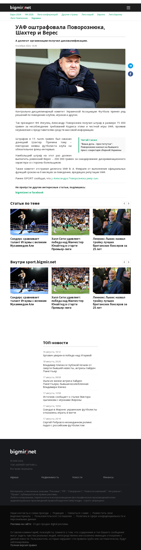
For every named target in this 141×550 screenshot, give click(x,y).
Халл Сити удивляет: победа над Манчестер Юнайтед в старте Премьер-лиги (68, 244)
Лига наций (88, 14)
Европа (101, 14)
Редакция (58, 513)
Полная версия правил (23, 545)
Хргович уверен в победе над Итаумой (67, 355)
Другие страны (70, 14)
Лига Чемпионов (19, 18)
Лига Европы (115, 14)
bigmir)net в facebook (29, 192)
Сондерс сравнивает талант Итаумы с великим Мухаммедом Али (28, 242)
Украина (36, 18)
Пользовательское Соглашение (53, 516)
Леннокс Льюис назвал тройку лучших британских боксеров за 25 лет (110, 244)
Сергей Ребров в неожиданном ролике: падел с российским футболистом (67, 423)
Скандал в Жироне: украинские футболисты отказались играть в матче (70, 411)
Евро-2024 (15, 14)
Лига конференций (47, 14)
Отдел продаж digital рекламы (50, 524)
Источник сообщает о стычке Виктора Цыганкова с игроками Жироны (66, 398)
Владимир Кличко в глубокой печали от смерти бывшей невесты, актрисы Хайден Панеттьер (69, 368)
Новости (77, 477)
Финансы (108, 477)
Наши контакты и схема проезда (29, 513)
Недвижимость (50, 477)
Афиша (14, 477)
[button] (124, 203)
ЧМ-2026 (29, 14)
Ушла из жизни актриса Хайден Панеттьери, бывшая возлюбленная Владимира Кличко (65, 384)
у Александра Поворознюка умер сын (74, 178)
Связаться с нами (78, 513)
